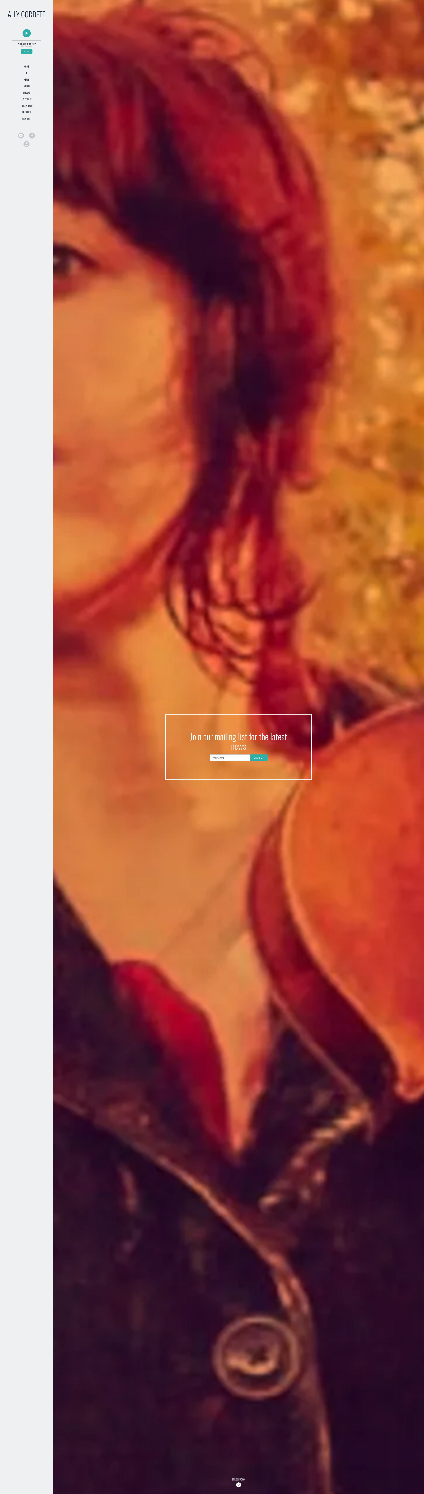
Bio (26, 73)
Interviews (26, 105)
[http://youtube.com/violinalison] (21, 136)
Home (26, 66)
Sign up (259, 757)
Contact (26, 118)
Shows (26, 92)
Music (27, 86)
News (26, 79)
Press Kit (26, 112)
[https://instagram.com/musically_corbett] (26, 144)
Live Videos (26, 99)
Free (26, 51)
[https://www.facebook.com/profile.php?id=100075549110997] (32, 136)
